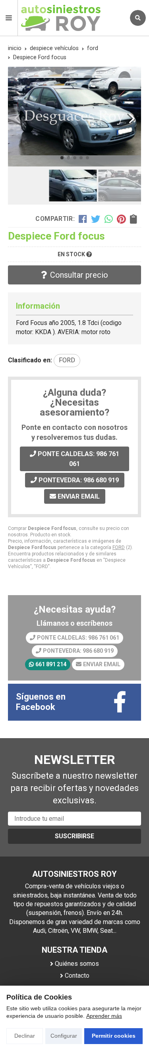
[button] (62, 157)
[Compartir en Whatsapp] (108, 219)
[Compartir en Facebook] (83, 219)
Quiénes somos (77, 963)
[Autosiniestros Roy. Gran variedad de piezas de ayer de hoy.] (71, 18)
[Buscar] (138, 18)
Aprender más (104, 1016)
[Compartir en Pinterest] (121, 219)
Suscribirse (74, 836)
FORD (118, 547)
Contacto (77, 975)
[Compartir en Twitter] (95, 219)
